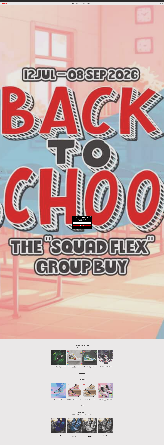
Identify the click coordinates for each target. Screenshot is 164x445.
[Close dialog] (90, 216)
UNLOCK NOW (82, 225)
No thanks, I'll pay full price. (82, 227)
